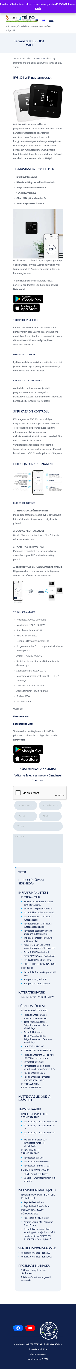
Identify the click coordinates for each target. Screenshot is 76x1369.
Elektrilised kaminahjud (39, 964)
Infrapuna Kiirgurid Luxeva (37, 983)
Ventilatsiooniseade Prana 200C (36, 1256)
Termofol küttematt (33, 1062)
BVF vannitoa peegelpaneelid (38, 908)
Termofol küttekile (33, 1032)
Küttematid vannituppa (36, 1050)
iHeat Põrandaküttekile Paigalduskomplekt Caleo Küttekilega (36, 1025)
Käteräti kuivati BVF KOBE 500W (37, 997)
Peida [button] (38, 8)
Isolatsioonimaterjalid (37, 1190)
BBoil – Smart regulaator (36, 1174)
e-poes (41, 58)
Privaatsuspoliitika (38, 1349)
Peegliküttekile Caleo (34, 1073)
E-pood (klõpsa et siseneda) (32, 881)
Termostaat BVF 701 (33, 1157)
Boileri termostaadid (35, 1169)
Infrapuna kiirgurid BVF (35, 979)
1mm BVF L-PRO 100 (34, 1046)
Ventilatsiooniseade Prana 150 (35, 1252)
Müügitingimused (38, 1354)
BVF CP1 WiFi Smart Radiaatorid (39, 956)
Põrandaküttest (32, 1006)
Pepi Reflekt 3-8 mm (34, 1202)
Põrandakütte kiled (34, 1010)
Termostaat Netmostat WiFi (37, 1165)
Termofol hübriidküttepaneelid (39, 912)
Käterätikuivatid (31, 992)
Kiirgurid (27, 968)
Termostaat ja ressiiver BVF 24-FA (40, 1121)
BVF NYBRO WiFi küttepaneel (38, 960)
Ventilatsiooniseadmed (37, 1248)
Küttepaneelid (30, 897)
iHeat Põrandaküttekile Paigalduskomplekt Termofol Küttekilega (38, 1039)
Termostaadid (29, 1109)
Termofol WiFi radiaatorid (36, 952)
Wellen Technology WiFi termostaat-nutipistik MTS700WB (35, 1142)
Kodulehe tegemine (38, 1363)
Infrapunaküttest (33, 892)
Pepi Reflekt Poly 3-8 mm (36, 1218)
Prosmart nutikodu (34, 1265)
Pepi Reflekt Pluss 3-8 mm (37, 1206)
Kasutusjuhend (21, 716)
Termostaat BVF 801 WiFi (36, 1161)
